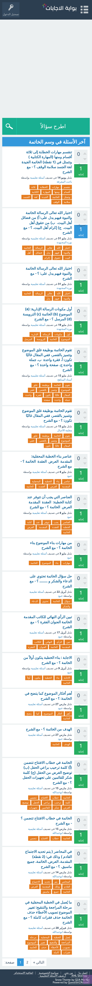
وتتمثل (67, 197)
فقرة (38, 395)
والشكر (66, 606)
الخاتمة (55, 197)
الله (58, 247)
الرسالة (39, 247)
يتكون (37, 677)
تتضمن (33, 797)
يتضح (29, 713)
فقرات (66, 952)
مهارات (55, 187)
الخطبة (48, 481)
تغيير (43, 942)
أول (68, 334)
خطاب (55, 797)
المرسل (28, 339)
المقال (67, 395)
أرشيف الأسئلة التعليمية (53, 975)
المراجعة (65, 942)
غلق (35, 385)
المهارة (46, 192)
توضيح (25, 802)
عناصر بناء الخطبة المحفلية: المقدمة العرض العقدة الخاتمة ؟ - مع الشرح (46, 461)
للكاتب (37, 642)
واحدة (28, 395)
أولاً (28, 677)
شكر (56, 807)
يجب (56, 522)
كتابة (29, 522)
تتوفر (46, 522)
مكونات (58, 334)
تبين (68, 642)
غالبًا (57, 395)
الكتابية (35, 192)
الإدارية (34, 334)
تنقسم (67, 187)
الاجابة (67, 677)
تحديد (47, 881)
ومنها (56, 192)
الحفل (36, 802)
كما (37, 713)
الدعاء (35, 601)
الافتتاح (44, 797)
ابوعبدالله (57, 792)
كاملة (56, 952)
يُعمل (67, 937)
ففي (32, 390)
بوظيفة (45, 385)
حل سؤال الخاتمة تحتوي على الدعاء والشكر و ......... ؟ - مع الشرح (51, 581)
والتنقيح (53, 942)
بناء (57, 481)
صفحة (47, 400)
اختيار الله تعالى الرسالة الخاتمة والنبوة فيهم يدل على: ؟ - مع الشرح (49, 273)
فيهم (57, 252)
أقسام (67, 192)
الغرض (66, 807)
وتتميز (54, 390)
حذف (43, 947)
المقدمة (65, 486)
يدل (48, 252)
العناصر (66, 522)
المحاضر (66, 881)
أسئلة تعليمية (37, 177)
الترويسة (41, 339)
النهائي (49, 642)
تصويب (66, 947)
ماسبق (46, 891)
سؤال (67, 601)
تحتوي (45, 601)
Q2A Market (82, 979)
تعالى (49, 247)
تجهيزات (33, 807)
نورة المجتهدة (64, 242)
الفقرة (31, 647)
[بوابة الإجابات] (59, 7)
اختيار (67, 247)
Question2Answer (79, 982)
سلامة (67, 202)
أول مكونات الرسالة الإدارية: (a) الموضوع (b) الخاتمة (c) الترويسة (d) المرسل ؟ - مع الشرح (47, 314)
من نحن (68, 973)
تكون (48, 395)
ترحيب (57, 802)
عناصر (67, 481)
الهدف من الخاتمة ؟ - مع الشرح (49, 729)
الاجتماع (36, 881)
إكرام (47, 257)
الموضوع (65, 339)
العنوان (42, 647)
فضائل (39, 252)
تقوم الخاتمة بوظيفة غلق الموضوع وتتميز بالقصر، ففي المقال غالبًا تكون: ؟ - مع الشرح (47, 416)
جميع (56, 891)
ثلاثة (33, 187)
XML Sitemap (79, 975)
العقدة (41, 486)
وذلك (57, 886)
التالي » (38, 962)
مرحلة (33, 937)
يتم (55, 881)
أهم (68, 713)
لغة (35, 197)
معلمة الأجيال (64, 430)
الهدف (67, 744)
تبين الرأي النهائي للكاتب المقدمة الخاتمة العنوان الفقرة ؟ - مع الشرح (48, 622)
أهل (29, 252)
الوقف (56, 202)
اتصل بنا (83, 973)
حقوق (57, 257)
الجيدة (45, 197)
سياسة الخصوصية (49, 973)
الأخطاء (54, 947)
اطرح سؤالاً (53, 126)
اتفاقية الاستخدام (24, 973)
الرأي (59, 642)
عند (38, 522)
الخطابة (44, 187)
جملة (67, 400)
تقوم (67, 385)
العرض (53, 486)
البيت (67, 257)
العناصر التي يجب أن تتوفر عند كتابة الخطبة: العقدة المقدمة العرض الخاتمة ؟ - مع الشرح (49, 502)
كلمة (67, 802)
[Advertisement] (46, 67)
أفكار (59, 713)
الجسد (26, 197)
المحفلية (36, 481)
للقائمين (46, 807)
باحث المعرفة (64, 181)
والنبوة (67, 252)
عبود (69, 476)
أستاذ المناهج (64, 379)
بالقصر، (42, 390)
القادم (67, 886)
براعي (47, 802)
